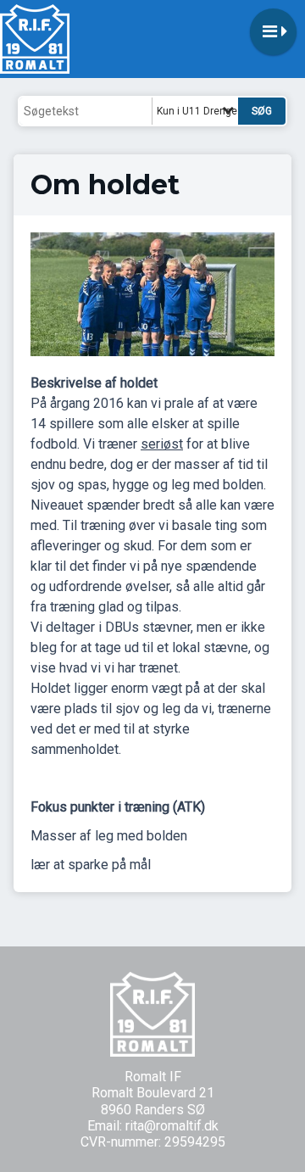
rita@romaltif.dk (172, 1126)
